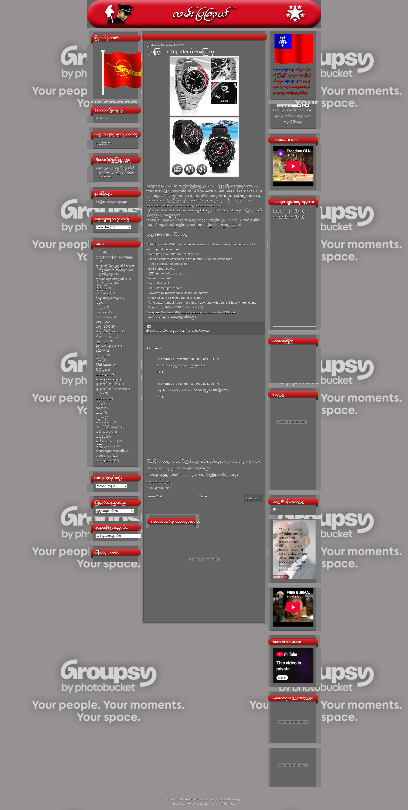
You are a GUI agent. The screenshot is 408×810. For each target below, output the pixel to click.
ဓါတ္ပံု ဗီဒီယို (102, 326)
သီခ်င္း (100, 403)
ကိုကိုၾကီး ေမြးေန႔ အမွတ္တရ (114, 257)
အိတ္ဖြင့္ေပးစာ (105, 446)
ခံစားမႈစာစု (102, 293)
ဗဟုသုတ (100, 355)
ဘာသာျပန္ (102, 374)
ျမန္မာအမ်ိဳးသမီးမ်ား (106, 384)
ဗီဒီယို (98, 360)
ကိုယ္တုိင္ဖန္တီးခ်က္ (104, 283)
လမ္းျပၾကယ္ (194, 799)
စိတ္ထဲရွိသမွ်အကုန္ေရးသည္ (111, 201)
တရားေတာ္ (103, 317)
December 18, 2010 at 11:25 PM (197, 383)
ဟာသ (99, 412)
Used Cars (229, 804)
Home (203, 496)
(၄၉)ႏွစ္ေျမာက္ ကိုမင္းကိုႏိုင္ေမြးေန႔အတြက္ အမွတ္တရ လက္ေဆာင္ (114, 172)
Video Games (180, 804)
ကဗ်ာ (98, 252)
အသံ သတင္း (104, 431)
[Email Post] (148, 326)
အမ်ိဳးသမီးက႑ (103, 422)
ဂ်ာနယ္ (99, 302)
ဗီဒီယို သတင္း (104, 364)
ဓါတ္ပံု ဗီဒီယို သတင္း (108, 331)
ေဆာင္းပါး (103, 455)
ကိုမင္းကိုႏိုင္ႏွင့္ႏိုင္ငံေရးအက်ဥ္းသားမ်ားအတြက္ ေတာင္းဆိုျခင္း (115, 270)
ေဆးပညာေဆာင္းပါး (110, 450)
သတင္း (100, 398)
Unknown (204, 330)
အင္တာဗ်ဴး (99, 417)
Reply (160, 372)
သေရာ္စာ (100, 408)
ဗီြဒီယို (99, 369)
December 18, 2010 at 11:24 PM (197, 359)
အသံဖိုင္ (100, 436)
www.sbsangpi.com (161, 317)
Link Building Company (231, 799)
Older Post (253, 498)
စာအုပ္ (99, 307)
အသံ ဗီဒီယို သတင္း (107, 427)
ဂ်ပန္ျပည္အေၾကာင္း (108, 298)
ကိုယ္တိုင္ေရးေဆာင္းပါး (110, 278)
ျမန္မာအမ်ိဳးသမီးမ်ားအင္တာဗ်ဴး (111, 388)
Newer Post (154, 496)
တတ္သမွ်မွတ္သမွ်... (104, 142)
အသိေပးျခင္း (105, 441)
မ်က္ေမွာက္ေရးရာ (107, 379)
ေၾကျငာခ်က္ (104, 460)
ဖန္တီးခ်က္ (100, 350)
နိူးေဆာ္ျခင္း (105, 345)
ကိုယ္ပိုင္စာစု (101, 288)
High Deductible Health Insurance (205, 804)
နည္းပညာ (102, 341)
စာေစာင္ (101, 312)
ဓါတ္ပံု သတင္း (104, 336)
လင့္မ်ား (99, 393)
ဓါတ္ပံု (99, 321)
